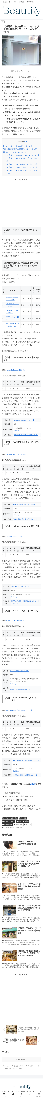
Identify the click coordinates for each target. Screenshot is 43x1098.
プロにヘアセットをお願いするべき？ (17, 146)
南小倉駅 (23, 818)
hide (25, 141)
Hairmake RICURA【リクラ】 (15, 536)
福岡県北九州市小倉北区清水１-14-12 (25, 775)
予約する (16, 431)
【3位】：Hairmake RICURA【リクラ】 (22, 164)
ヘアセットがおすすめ (10, 818)
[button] (39, 609)
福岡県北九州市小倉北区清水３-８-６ (26, 435)
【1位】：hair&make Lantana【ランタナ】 (23, 155)
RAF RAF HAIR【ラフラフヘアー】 (17, 454)
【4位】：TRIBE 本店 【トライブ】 (21, 167)
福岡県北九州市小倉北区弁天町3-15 (21, 689)
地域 (19, 821)
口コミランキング (9, 821)
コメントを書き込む (21, 1059)
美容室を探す (8, 824)
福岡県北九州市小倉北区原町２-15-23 (25, 519)
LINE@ (33, 784)
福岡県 (27, 821)
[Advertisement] (21, 203)
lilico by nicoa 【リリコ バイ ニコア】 (19, 710)
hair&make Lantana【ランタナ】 (16, 370)
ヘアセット (19, 824)
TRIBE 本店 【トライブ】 (15, 621)
